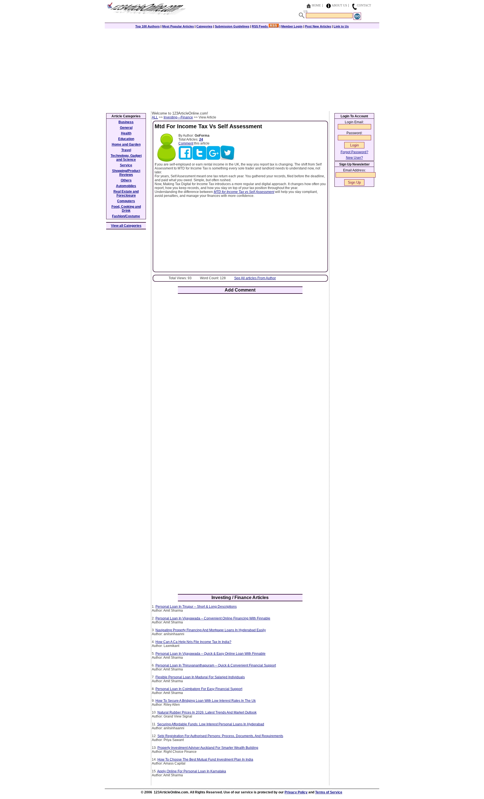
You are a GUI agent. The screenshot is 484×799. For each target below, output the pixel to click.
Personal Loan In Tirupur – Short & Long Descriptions (196, 607)
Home (316, 5)
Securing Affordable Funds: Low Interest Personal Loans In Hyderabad (210, 724)
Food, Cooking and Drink (126, 209)
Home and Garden (126, 144)
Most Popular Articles (178, 26)
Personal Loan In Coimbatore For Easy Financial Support (198, 689)
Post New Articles (318, 26)
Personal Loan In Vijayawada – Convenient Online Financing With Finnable (212, 618)
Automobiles (126, 186)
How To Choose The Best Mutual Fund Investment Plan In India (205, 759)
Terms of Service (328, 792)
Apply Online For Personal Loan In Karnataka (191, 771)
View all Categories (126, 226)
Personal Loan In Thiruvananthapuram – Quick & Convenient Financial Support (215, 665)
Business (126, 122)
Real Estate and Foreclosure (126, 193)
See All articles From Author (255, 278)
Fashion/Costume (126, 216)
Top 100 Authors (147, 26)
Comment (185, 143)
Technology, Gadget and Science (126, 158)
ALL (155, 117)
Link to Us (341, 26)
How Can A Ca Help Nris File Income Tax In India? (193, 642)
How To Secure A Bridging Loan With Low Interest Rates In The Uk (205, 701)
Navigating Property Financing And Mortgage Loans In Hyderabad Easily (210, 630)
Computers (126, 201)
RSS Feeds (260, 26)
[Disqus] (240, 371)
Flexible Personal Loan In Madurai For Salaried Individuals (200, 677)
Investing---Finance (178, 117)
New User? (354, 158)
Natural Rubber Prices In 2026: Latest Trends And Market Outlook (207, 712)
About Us (339, 5)
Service (126, 165)
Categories (204, 26)
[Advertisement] (242, 69)
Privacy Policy (296, 792)
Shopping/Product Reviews (126, 173)
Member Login (291, 26)
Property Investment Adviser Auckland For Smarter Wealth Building (207, 748)
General (126, 128)
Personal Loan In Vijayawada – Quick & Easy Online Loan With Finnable (210, 654)
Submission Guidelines (232, 26)
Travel (126, 150)
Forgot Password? (354, 152)
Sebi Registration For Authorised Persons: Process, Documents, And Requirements (220, 736)
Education (126, 139)
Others (126, 180)
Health (126, 133)
